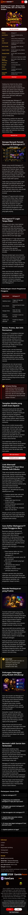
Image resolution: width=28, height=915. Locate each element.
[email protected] (9, 858)
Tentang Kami (4, 850)
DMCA (2, 845)
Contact (3, 842)
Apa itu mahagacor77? (10, 795)
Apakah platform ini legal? (11, 829)
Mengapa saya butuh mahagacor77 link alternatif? (13, 807)
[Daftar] (25, 2)
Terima (9, 909)
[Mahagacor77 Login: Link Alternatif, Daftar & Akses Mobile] (7, 2)
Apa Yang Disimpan (14, 912)
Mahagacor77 (18, 100)
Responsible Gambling (7, 847)
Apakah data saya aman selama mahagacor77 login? (12, 817)
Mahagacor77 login (7, 226)
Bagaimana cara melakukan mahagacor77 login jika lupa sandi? (12, 800)
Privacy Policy (4, 852)
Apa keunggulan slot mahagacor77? (14, 812)
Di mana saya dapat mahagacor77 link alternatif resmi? (14, 824)
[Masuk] (22, 2)
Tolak (18, 909)
